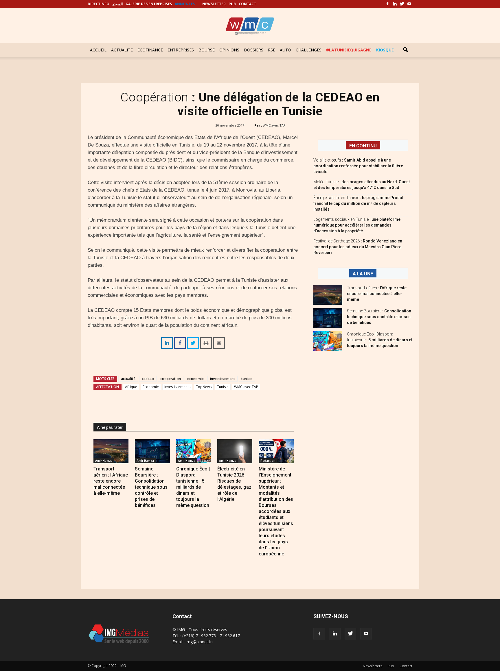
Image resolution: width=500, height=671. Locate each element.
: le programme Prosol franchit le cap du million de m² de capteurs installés (358, 203)
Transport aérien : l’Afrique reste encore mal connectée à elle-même (110, 481)
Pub (391, 665)
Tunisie (223, 386)
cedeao (148, 378)
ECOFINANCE (150, 50)
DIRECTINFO (98, 3)
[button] (405, 50)
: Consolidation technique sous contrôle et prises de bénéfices (379, 317)
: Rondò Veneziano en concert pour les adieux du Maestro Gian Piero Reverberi (357, 247)
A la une (363, 274)
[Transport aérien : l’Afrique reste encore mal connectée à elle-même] (110, 451)
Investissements (177, 386)
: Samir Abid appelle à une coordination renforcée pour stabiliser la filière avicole (358, 166)
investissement (222, 378)
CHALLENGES (308, 50)
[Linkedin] (394, 4)
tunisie (246, 378)
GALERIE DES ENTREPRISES (149, 3)
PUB (232, 3)
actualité (128, 378)
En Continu (363, 146)
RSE (271, 50)
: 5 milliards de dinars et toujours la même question (379, 340)
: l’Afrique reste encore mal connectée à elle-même (377, 294)
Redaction (267, 461)
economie (195, 378)
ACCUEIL (98, 50)
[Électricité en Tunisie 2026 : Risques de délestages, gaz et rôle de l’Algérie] (234, 451)
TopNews (204, 386)
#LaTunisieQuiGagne (349, 50)
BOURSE (206, 50)
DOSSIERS (253, 50)
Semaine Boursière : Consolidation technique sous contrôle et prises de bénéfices (151, 487)
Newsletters (372, 665)
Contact (406, 665)
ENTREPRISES (181, 50)
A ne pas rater (110, 427)
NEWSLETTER (214, 3)
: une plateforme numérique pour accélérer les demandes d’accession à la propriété (356, 225)
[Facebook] (387, 4)
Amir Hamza (104, 461)
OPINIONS (229, 50)
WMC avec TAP (274, 125)
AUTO (285, 50)
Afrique (131, 386)
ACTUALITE (122, 50)
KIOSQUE (385, 50)
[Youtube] (409, 4)
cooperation (170, 378)
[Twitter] (402, 4)
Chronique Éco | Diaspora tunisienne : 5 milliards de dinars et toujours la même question (193, 487)
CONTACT (247, 3)
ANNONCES (185, 3)
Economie (151, 386)
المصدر (117, 3)
